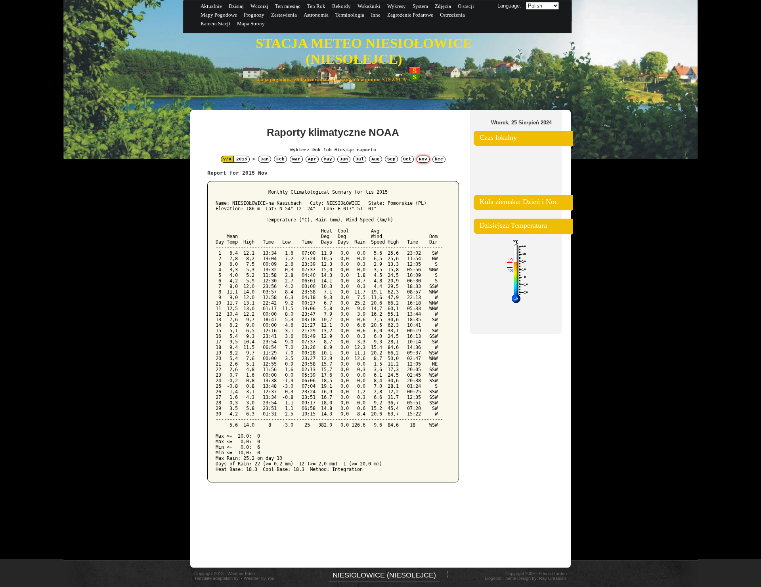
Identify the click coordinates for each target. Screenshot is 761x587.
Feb (280, 159)
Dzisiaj (236, 6)
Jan (264, 159)
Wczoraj (259, 6)
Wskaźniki (369, 6)
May (328, 159)
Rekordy (341, 6)
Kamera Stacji (215, 24)
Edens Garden (553, 573)
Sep (391, 159)
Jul (360, 159)
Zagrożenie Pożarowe (410, 15)
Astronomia (316, 15)
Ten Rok (316, 6)
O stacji (466, 6)
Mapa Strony (251, 24)
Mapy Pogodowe (219, 15)
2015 (241, 159)
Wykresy (396, 6)
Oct (407, 159)
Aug (375, 159)
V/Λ (227, 159)
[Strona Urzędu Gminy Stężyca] (414, 79)
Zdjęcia (443, 6)
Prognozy (254, 15)
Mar (296, 159)
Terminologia (349, 15)
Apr (312, 159)
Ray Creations (553, 578)
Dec (439, 159)
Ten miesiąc (287, 6)
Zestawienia (284, 15)
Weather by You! (259, 578)
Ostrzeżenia (452, 15)
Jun (344, 159)
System (420, 6)
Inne (375, 15)
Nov (423, 159)
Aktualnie (211, 6)
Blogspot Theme (500, 578)
